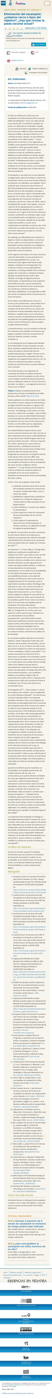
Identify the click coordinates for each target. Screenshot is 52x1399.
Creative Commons (13, 1385)
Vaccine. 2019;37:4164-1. (35, 1120)
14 (22, 554)
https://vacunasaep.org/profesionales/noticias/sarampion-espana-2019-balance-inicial (29, 929)
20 (18, 843)
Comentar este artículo (38, 72)
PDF (37, 52)
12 (19, 549)
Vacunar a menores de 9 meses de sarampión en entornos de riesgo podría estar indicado (27, 1224)
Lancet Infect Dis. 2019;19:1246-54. (26, 1141)
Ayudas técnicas (26, 1393)
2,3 (29, 440)
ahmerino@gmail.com (29, 103)
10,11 (17, 467)
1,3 (34, 139)
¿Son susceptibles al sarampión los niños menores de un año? (26, 1246)
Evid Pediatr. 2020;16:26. (35, 1096)
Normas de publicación (12, 1275)
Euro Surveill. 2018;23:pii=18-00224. (27, 1075)
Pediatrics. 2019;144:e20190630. (26, 1107)
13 (23, 689)
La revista (28, 1275)
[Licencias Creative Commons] (26, 1328)
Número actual (16, 1272)
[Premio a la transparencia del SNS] (26, 1300)
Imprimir (22, 68)
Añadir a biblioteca (39, 68)
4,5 (26, 149)
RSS (43, 1275)
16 (31, 694)
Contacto (7, 1277)
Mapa (37, 1275)
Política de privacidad (10, 1393)
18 (42, 799)
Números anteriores (33, 1272)
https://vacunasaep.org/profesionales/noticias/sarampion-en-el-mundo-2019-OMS (29, 953)
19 (17, 812)
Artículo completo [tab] (18, 52)
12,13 (16, 545)
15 (41, 651)
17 (24, 794)
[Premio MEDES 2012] (26, 1285)
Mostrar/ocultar (33, 396)
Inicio (5, 1272)
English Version (17, 60)
